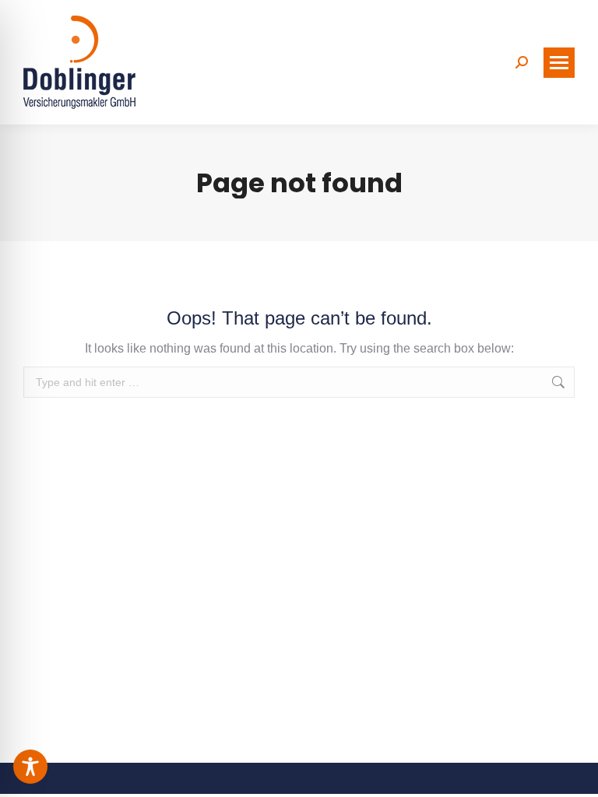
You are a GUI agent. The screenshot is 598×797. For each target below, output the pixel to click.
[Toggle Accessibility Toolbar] (30, 766)
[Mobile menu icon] (559, 62)
